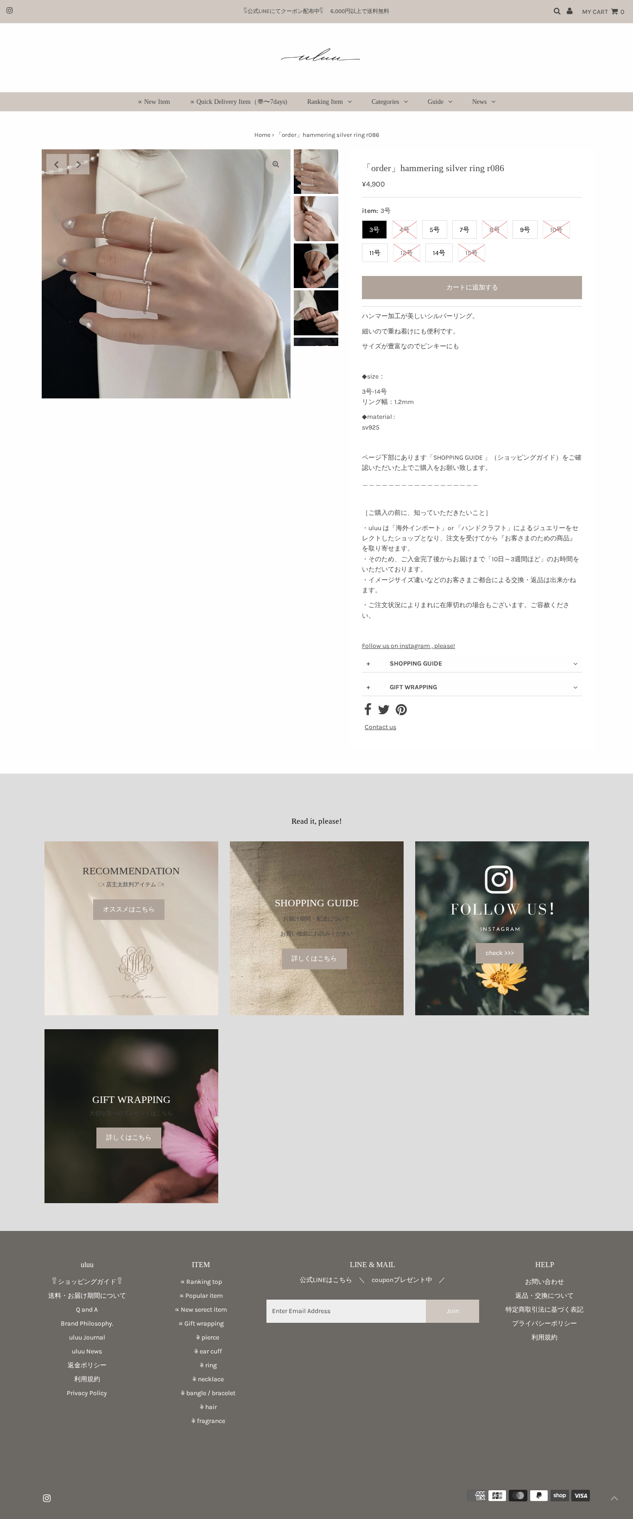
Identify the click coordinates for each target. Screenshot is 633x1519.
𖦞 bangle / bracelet (200, 1393)
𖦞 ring (201, 1365)
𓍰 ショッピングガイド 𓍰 (87, 1282)
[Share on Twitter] (384, 712)
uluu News (87, 1351)
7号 (464, 230)
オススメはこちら (129, 909)
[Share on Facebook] (368, 712)
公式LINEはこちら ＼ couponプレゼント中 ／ (372, 1280)
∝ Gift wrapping (201, 1323)
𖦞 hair (201, 1407)
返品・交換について (544, 1296)
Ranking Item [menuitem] (325, 101)
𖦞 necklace (201, 1379)
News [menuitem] (479, 101)
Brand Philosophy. (87, 1323)
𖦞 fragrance (201, 1421)
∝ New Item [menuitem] (154, 101)
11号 (374, 253)
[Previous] (56, 164)
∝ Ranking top (201, 1282)
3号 (374, 230)
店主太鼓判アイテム (131, 885)
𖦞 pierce (201, 1337)
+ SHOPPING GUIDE (404, 663)
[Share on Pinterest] (401, 712)
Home (262, 134)
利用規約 (87, 1379)
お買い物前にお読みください (319, 934)
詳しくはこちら (314, 958)
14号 (439, 253)
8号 (494, 230)
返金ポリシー (87, 1365)
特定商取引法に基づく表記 (544, 1310)
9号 (525, 230)
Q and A (87, 1310)
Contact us (380, 727)
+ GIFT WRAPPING (402, 687)
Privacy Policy (87, 1393)
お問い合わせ (544, 1282)
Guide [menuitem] (435, 101)
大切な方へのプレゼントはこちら (131, 1113)
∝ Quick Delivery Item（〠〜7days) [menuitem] (238, 101)
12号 (406, 253)
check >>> (500, 953)
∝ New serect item (201, 1310)
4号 (404, 230)
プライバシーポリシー (544, 1323)
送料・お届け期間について (87, 1296)
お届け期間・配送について (316, 919)
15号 (471, 253)
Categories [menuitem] (385, 101)
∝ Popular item (201, 1296)
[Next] (79, 164)
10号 (556, 230)
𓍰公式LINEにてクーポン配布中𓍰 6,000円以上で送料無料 (319, 11)
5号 (435, 230)
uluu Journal (87, 1337)
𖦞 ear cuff (201, 1351)
